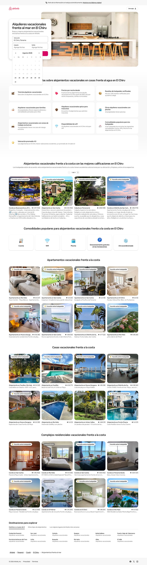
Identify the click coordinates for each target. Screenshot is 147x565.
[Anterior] (69, 172)
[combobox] (30, 40)
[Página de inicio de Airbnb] (14, 8)
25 (19, 78)
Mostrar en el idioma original (92, 3)
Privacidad (26, 561)
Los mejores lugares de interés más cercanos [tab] (64, 527)
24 (15, 78)
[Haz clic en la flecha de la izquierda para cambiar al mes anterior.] (15, 53)
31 (15, 82)
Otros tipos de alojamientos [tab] (37, 527)
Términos (35, 561)
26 (23, 78)
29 (35, 78)
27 (27, 78)
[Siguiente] (77, 172)
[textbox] (21, 47)
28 (31, 78)
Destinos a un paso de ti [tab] (17, 527)
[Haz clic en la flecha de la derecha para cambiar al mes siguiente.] (39, 53)
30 (39, 78)
